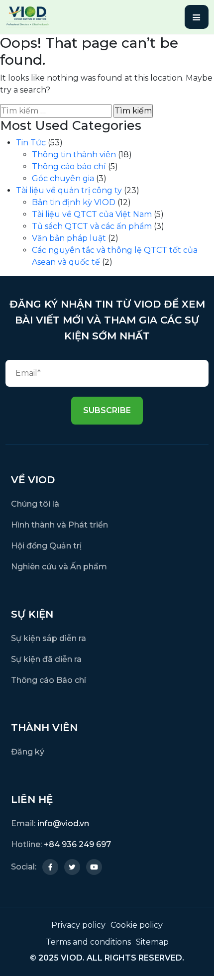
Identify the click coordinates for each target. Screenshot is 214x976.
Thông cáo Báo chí (48, 680)
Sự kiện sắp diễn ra (48, 638)
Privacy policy (78, 925)
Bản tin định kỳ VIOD (73, 202)
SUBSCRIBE (107, 410)
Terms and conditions (88, 942)
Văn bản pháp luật (69, 238)
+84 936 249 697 (77, 844)
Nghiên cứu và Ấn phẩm (59, 566)
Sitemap (152, 942)
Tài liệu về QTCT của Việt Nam (92, 214)
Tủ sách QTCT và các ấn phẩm (92, 226)
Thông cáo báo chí (69, 166)
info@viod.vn (63, 823)
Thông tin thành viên (74, 154)
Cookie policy (136, 925)
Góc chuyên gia (63, 178)
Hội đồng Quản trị (46, 545)
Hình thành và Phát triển (59, 525)
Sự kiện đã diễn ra (46, 659)
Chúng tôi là (35, 504)
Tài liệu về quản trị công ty (69, 190)
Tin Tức (31, 142)
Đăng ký (27, 752)
